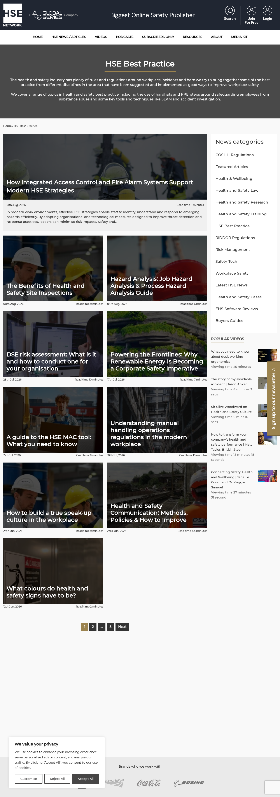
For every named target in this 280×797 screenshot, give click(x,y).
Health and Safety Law (236, 190)
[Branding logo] (112, 783)
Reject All (57, 779)
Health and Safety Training (241, 214)
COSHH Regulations (234, 155)
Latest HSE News (231, 285)
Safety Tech (226, 261)
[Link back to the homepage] (12, 15)
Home (7, 126)
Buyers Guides (229, 320)
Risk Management (232, 249)
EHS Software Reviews (236, 309)
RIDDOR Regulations (235, 238)
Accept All (86, 779)
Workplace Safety (232, 273)
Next (122, 627)
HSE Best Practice (232, 226)
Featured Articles (231, 166)
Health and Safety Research (241, 202)
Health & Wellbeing (233, 178)
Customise (28, 779)
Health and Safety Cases (238, 297)
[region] (57, 762)
